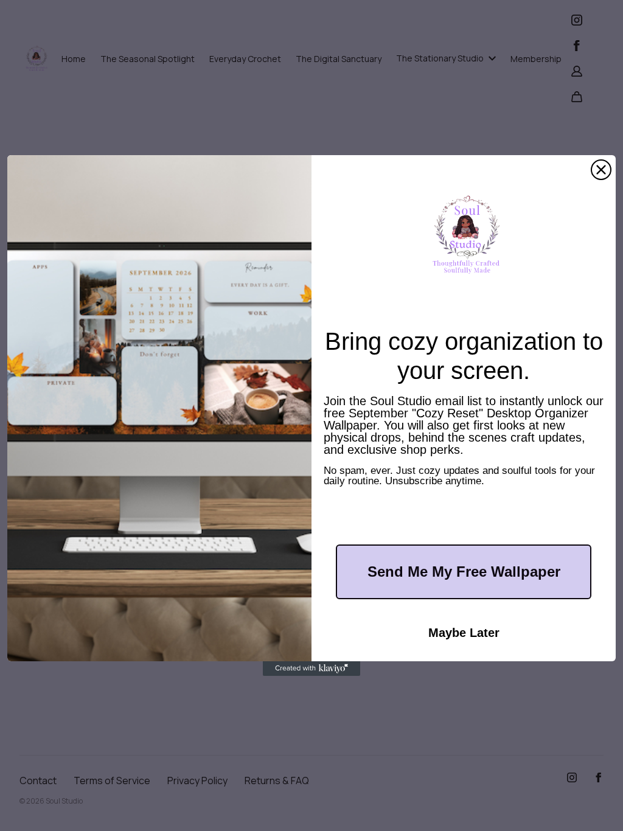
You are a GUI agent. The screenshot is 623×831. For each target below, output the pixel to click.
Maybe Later (463, 632)
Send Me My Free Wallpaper (463, 571)
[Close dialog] (601, 169)
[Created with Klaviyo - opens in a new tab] (311, 668)
